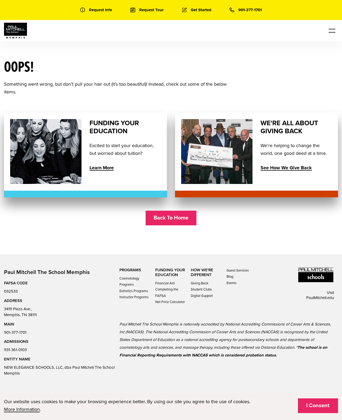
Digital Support (202, 296)
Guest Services (238, 270)
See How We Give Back (286, 168)
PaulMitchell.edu (320, 297)
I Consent (317, 405)
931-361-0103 (15, 349)
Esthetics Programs (133, 291)
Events (231, 283)
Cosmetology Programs (129, 281)
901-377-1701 (15, 332)
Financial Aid (164, 283)
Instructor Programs (134, 297)
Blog (230, 276)
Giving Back (199, 283)
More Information (22, 409)
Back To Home (171, 218)
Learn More (102, 168)
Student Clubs (201, 289)
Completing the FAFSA (166, 292)
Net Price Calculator (170, 302)
